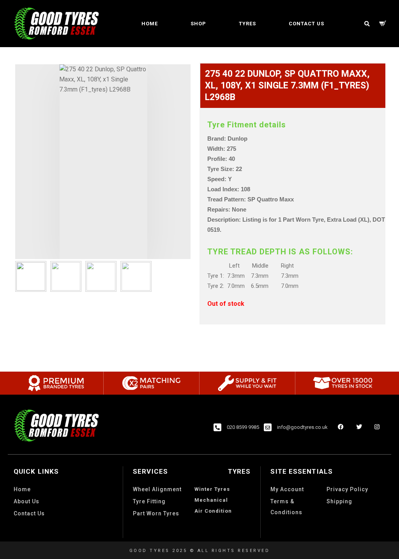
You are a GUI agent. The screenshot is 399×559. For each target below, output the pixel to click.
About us (26, 501)
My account (287, 489)
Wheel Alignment (157, 489)
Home (149, 23)
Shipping (339, 501)
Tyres (247, 23)
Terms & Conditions (286, 506)
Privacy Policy (347, 489)
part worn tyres (156, 513)
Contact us (306, 23)
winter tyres (212, 489)
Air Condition (213, 511)
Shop (198, 23)
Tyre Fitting (149, 501)
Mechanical (211, 500)
